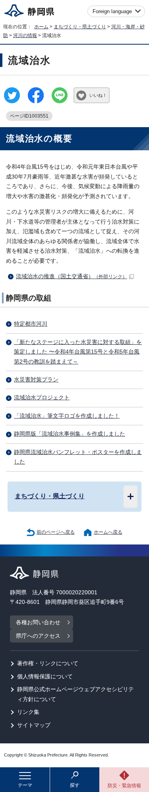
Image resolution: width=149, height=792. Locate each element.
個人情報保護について (45, 677)
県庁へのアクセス (38, 636)
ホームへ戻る (108, 532)
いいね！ (98, 95)
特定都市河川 (30, 324)
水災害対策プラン (36, 380)
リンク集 (28, 712)
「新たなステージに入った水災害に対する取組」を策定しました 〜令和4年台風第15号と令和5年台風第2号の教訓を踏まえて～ (78, 352)
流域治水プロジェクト (42, 398)
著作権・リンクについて (47, 663)
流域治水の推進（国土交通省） (71, 276)
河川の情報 (25, 35)
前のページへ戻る (56, 532)
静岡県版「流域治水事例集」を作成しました (69, 434)
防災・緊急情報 (124, 785)
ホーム (41, 26)
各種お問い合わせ (38, 622)
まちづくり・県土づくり (80, 26)
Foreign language (112, 11)
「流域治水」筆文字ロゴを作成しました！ (67, 416)
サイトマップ (33, 725)
